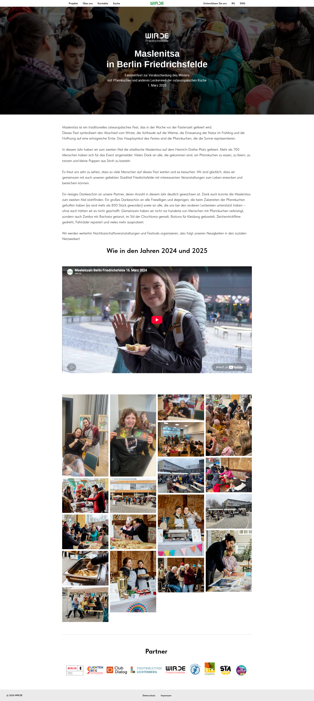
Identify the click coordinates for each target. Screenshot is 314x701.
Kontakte (103, 3)
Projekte (73, 3)
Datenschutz (149, 695)
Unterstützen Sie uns (215, 3)
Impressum (166, 695)
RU (233, 3)
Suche (116, 3)
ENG (242, 3)
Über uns (88, 3)
